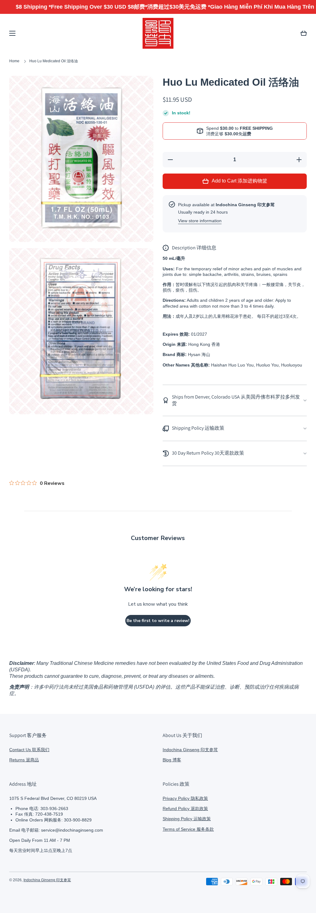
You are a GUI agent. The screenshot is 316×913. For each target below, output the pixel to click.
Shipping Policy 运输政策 (187, 818)
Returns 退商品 (24, 759)
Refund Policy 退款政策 (185, 808)
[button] (304, 33)
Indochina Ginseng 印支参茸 (190, 749)
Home (14, 61)
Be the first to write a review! (158, 621)
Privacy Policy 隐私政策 (185, 798)
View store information (200, 220)
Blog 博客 (172, 759)
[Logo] (158, 33)
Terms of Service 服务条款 (188, 829)
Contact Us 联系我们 (29, 749)
